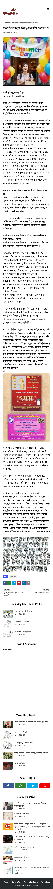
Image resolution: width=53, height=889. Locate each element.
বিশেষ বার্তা (11, 23)
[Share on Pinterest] (19, 583)
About (6, 882)
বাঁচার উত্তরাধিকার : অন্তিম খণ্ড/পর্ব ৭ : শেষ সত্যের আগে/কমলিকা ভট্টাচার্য (31, 838)
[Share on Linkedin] (24, 583)
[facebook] (8, 785)
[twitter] (32, 785)
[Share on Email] (28, 583)
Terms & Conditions (31, 882)
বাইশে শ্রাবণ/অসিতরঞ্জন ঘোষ (22, 813)
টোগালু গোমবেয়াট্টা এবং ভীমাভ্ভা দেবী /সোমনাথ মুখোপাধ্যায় (31, 722)
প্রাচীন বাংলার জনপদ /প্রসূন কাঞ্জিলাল (25, 847)
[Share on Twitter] (14, 583)
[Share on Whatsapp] (9, 583)
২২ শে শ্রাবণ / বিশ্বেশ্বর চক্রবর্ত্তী (24, 742)
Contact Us (16, 882)
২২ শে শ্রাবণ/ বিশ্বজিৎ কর (22, 732)
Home (5, 23)
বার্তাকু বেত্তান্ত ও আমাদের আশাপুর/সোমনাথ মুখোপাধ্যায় (31, 753)
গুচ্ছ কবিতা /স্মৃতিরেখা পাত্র (22, 763)
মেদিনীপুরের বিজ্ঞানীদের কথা (22, 857)
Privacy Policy (46, 882)
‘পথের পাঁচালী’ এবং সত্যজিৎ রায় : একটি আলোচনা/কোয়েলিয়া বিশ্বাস (31, 869)
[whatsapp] (20, 785)
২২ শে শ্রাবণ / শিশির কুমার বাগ (22, 632)
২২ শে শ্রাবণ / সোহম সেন (21, 621)
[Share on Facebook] (5, 583)
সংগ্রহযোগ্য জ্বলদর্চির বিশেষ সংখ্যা (24, 611)
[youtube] (45, 785)
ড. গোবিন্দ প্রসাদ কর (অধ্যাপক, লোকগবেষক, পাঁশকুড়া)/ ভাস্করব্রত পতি (30, 804)
